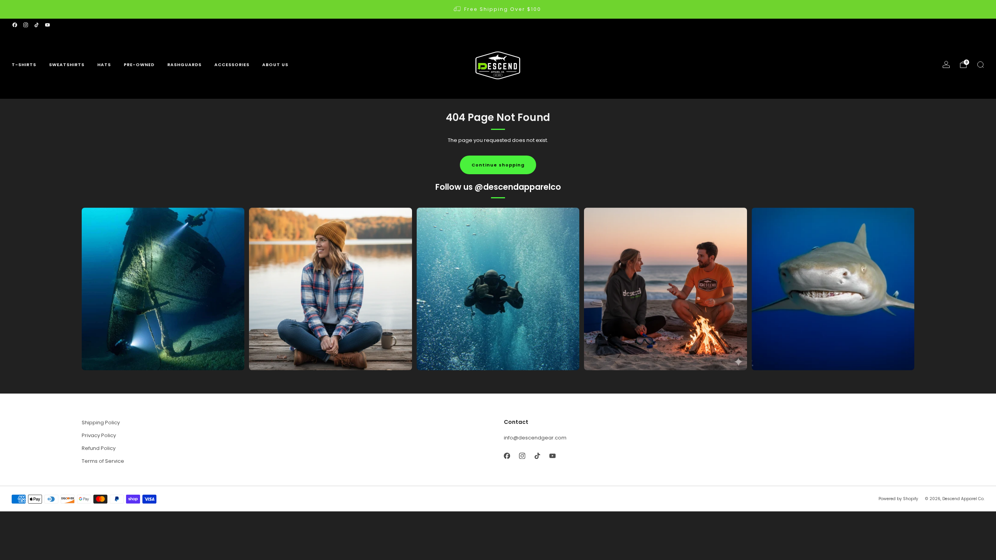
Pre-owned (139, 64)
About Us (275, 64)
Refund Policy (99, 448)
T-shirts (24, 64)
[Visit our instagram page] (25, 24)
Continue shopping (498, 165)
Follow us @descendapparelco (498, 186)
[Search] (980, 64)
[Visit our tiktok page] (36, 24)
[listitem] (498, 9)
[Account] (946, 64)
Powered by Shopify (898, 499)
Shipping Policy (101, 422)
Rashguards (184, 64)
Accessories (231, 64)
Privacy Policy (99, 435)
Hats (104, 64)
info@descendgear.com (535, 437)
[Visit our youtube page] (47, 24)
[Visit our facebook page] (14, 24)
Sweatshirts (66, 64)
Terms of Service (103, 461)
